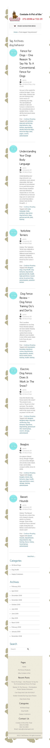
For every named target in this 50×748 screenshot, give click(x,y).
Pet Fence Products (24, 670)
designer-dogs (24, 420)
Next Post (31, 556)
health (32, 274)
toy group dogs (28, 278)
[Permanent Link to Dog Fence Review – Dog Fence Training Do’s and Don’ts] (27, 302)
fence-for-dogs (24, 131)
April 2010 (15, 591)
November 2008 (17, 636)
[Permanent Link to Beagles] (25, 444)
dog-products (24, 353)
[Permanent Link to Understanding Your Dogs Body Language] (28, 155)
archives (30, 121)
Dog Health (27, 270)
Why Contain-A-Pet (24, 673)
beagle (30, 475)
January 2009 (16, 631)
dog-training (28, 127)
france (27, 542)
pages (21, 133)
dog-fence (29, 424)
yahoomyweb (24, 136)
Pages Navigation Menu (27, 26)
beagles (22, 477)
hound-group (27, 429)
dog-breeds (29, 272)
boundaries (31, 347)
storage (27, 431)
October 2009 (16, 604)
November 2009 (17, 600)
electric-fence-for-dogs (27, 129)
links (30, 131)
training (22, 219)
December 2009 (17, 595)
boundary (22, 349)
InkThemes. (25, 735)
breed (27, 477)
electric (31, 353)
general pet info (24, 217)
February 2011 (16, 586)
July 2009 (15, 609)
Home (16, 32)
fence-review (24, 355)
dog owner (29, 213)
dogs (30, 215)
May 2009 (15, 618)
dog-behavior (24, 125)
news (32, 481)
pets (31, 217)
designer (30, 418)
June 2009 (15, 613)
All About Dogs (27, 84)
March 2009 (15, 622)
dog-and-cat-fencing (26, 123)
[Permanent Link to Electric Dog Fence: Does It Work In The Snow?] (27, 377)
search (26, 133)
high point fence (25, 276)
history (32, 542)
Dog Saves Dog (25, 699)
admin (24, 80)
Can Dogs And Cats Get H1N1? (25, 692)
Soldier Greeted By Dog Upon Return (25, 696)
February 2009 (16, 627)
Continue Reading (29, 119)
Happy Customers (17, 574)
